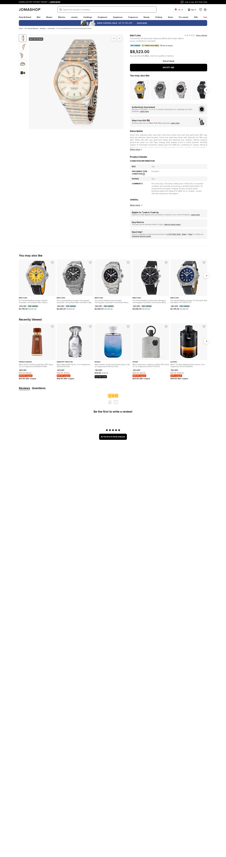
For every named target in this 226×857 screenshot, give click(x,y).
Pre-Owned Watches (31, 28)
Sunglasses (102, 17)
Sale (205, 17)
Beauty (146, 17)
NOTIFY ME (168, 67)
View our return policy (172, 224)
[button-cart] (205, 9)
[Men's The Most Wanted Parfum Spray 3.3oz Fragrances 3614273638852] (204, 326)
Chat (190, 234)
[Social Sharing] (114, 38)
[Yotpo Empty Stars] (189, 35)
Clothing (158, 17)
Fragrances (133, 17)
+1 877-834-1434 (174, 234)
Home (21, 28)
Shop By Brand (25, 17)
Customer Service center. (141, 236)
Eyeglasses (118, 17)
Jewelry (74, 17)
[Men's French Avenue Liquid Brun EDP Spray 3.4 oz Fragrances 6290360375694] (52, 326)
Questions (39, 388)
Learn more (144, 111)
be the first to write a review (113, 437)
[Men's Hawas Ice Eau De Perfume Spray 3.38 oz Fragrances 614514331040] (128, 326)
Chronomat (51, 28)
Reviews (24, 388)
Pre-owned (183, 17)
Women (49, 17)
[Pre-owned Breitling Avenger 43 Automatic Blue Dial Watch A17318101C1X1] (204, 262)
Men (38, 17)
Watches (61, 17)
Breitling (43, 28)
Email (184, 234)
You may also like (139, 75)
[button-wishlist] (200, 9)
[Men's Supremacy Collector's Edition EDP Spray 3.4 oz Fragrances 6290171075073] (166, 326)
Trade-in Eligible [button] (151, 45)
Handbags (87, 17)
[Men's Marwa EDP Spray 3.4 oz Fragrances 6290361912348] (90, 326)
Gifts (196, 17)
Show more (135, 149)
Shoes (170, 17)
